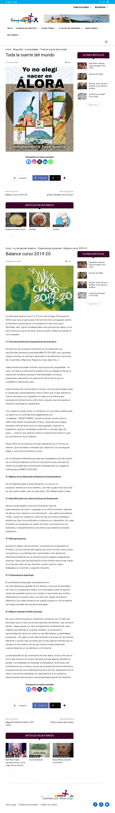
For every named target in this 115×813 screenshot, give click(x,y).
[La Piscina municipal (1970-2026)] (82, 96)
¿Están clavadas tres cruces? (59, 194)
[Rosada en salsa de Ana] (16, 219)
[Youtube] (107, 2)
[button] (106, 41)
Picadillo (32, 229)
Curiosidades (31, 49)
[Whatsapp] (50, 161)
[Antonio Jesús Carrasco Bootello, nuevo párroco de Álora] (82, 86)
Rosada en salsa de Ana (15, 229)
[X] (103, 2)
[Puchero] (63, 219)
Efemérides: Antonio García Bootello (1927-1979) (97, 66)
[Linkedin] (45, 161)
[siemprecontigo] (25, 18)
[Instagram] (34, 161)
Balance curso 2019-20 (16, 194)
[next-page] (12, 235)
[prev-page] (7, 235)
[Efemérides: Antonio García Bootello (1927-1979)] (82, 65)
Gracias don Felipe (96, 74)
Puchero (56, 229)
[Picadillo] (39, 219)
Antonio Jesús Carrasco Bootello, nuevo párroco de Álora (98, 86)
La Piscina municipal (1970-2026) (97, 95)
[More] (64, 178)
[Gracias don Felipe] (82, 76)
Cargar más (92, 105)
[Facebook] (100, 2)
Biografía (18, 49)
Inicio (8, 49)
